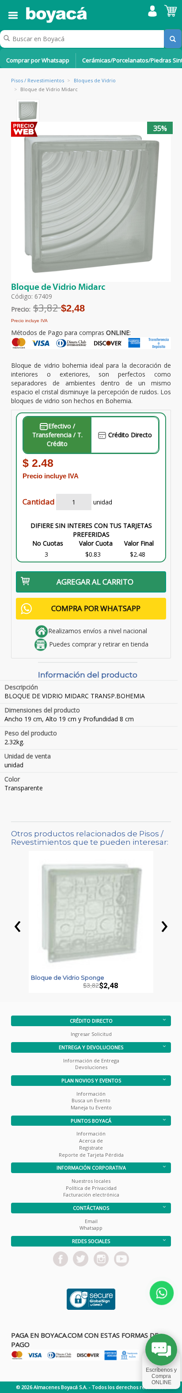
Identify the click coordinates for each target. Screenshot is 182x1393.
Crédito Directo (129, 435)
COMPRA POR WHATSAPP (95, 608)
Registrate (91, 1147)
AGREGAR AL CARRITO (95, 582)
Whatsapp (91, 1227)
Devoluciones (91, 1067)
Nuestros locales (91, 1181)
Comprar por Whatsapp (37, 60)
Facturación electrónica (91, 1194)
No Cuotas (47, 543)
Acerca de (91, 1140)
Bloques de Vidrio (95, 80)
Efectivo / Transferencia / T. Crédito (57, 435)
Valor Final (139, 543)
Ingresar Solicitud (91, 1034)
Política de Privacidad (91, 1188)
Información (91, 1093)
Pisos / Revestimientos (37, 80)
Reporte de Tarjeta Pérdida (91, 1154)
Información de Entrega (91, 1060)
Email (91, 1221)
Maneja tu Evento (91, 1107)
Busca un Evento (91, 1100)
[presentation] (17, 924)
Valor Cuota (96, 543)
